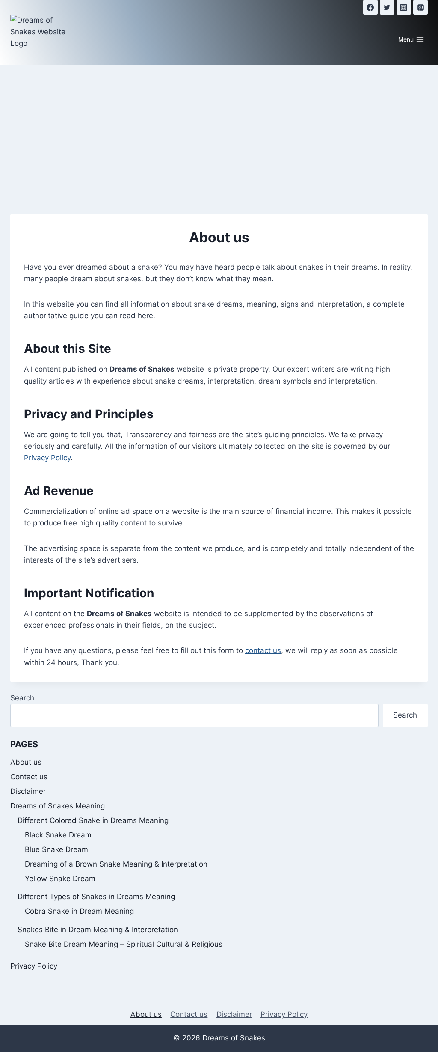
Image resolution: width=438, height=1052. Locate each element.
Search (22, 698)
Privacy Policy (47, 457)
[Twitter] (387, 7)
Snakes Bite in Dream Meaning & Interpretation (98, 929)
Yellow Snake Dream (60, 878)
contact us (263, 650)
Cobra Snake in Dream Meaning (79, 911)
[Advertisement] (219, 129)
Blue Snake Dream (56, 849)
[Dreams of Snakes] (40, 32)
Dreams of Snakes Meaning (57, 806)
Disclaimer (28, 791)
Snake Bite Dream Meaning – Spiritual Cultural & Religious (123, 944)
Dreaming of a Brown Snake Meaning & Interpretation (116, 864)
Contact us (28, 776)
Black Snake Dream (58, 835)
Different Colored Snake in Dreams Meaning (93, 820)
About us (25, 762)
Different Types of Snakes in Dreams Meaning (96, 896)
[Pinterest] (420, 7)
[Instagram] (404, 7)
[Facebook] (370, 7)
